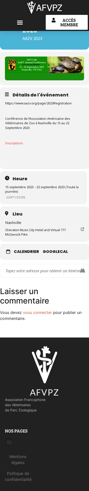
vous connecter (37, 312)
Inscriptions (14, 143)
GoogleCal (55, 251)
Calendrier (26, 251)
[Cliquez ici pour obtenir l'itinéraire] (82, 270)
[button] (19, 22)
